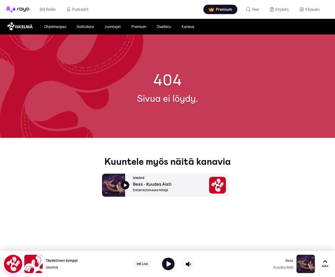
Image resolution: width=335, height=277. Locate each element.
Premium (138, 26)
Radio (50, 9)
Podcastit (80, 9)
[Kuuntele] (168, 264)
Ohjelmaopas (55, 26)
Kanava (188, 26)
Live (145, 264)
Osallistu (164, 26)
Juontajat (112, 26)
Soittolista (85, 26)
